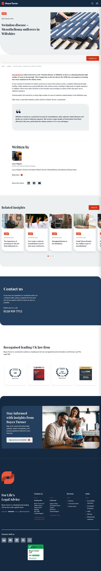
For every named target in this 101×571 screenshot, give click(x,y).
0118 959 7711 (13, 311)
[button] (28, 183)
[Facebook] (23, 540)
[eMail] (4, 540)
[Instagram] (29, 540)
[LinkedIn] (16, 540)
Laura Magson (17, 164)
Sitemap (89, 514)
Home (3, 66)
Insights (9, 66)
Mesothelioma (17, 75)
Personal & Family (74, 503)
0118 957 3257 (40, 519)
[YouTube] (10, 540)
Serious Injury (72, 506)
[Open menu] (97, 3)
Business (71, 501)
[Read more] (13, 232)
